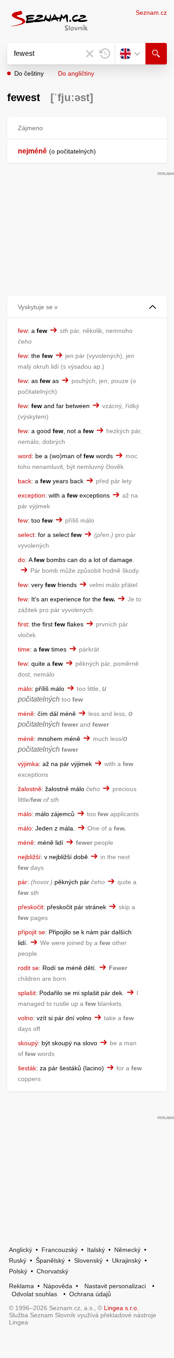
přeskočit (30, 907)
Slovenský (88, 1260)
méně (26, 713)
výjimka (28, 763)
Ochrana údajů (90, 1294)
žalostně (29, 788)
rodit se (28, 967)
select (26, 534)
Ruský (17, 1260)
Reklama (21, 1286)
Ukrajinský (126, 1260)
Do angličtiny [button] (76, 73)
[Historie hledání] (105, 53)
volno (25, 1018)
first (23, 624)
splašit (27, 992)
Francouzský (59, 1249)
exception (31, 495)
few (23, 330)
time (24, 649)
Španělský (50, 1260)
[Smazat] (89, 53)
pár (22, 881)
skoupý (28, 1043)
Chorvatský (52, 1271)
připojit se (31, 932)
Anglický (20, 1249)
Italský (96, 1249)
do (21, 559)
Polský (18, 1271)
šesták (27, 1068)
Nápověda (57, 1286)
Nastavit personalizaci (115, 1286)
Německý (127, 1249)
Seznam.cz (151, 12)
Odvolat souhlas (34, 1294)
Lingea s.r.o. (121, 1307)
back (24, 481)
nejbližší (29, 856)
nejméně (32, 151)
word (25, 456)
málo (25, 688)
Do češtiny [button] (29, 73)
